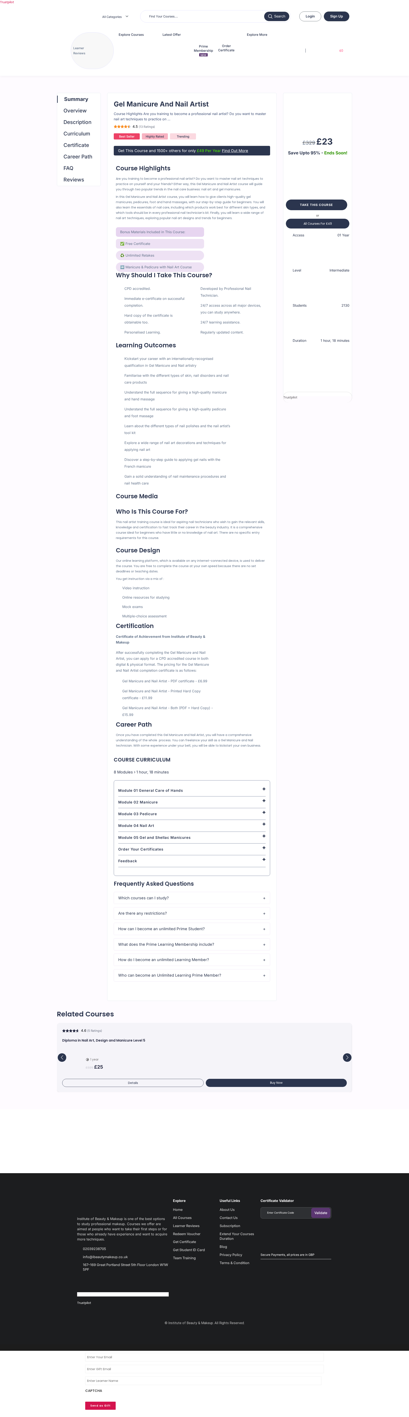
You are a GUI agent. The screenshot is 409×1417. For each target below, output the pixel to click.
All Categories (112, 17)
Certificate (76, 145)
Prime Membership (203, 50)
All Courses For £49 (318, 223)
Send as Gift (100, 1405)
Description (77, 122)
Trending (183, 136)
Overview (75, 111)
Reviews (73, 180)
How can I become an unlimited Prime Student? (161, 929)
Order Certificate (226, 48)
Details (133, 1083)
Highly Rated (155, 136)
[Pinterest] (127, 1281)
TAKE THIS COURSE (316, 205)
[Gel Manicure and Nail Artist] (317, 113)
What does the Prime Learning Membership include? (166, 944)
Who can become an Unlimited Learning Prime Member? (169, 975)
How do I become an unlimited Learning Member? (163, 959)
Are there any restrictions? (142, 913)
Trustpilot (7, 2)
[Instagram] (112, 1281)
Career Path (77, 157)
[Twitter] (97, 1281)
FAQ (68, 168)
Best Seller (126, 136)
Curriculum (76, 134)
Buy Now (276, 1083)
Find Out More (235, 150)
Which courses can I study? (143, 898)
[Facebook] (82, 1281)
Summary (76, 99)
